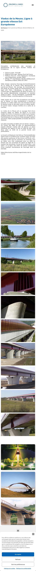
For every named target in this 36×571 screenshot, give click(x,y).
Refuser (18, 559)
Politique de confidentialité (23, 568)
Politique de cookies (9, 568)
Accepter (18, 554)
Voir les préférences (18, 564)
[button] (33, 534)
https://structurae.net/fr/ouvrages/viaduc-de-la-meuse (16, 153)
